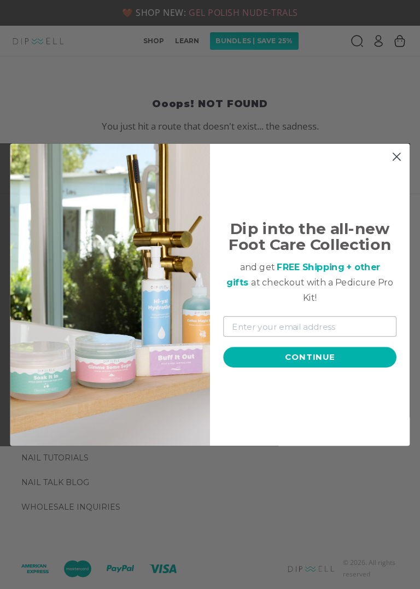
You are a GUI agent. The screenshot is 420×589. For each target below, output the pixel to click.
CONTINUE (310, 356)
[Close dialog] (397, 157)
